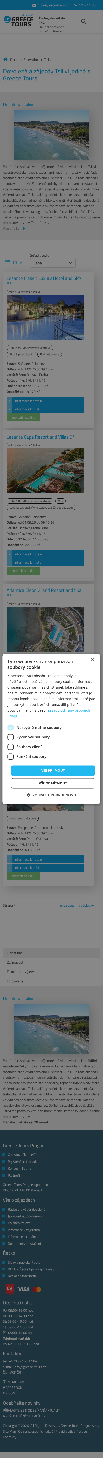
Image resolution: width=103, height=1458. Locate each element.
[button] (51, 795)
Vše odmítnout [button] (53, 783)
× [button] (92, 659)
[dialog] (51, 729)
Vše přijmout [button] (53, 770)
